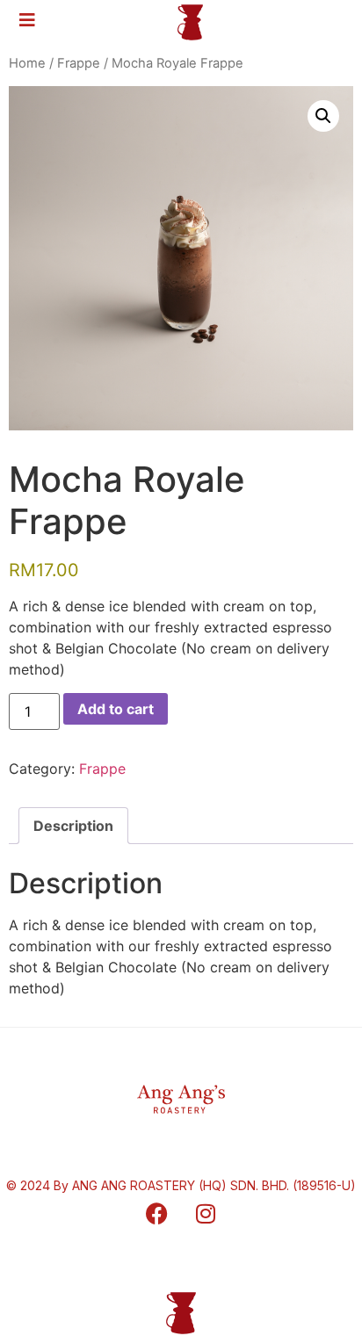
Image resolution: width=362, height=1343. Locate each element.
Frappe (78, 63)
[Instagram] (206, 1214)
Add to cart (115, 709)
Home (27, 63)
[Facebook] (157, 1214)
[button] (323, 116)
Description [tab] (73, 825)
